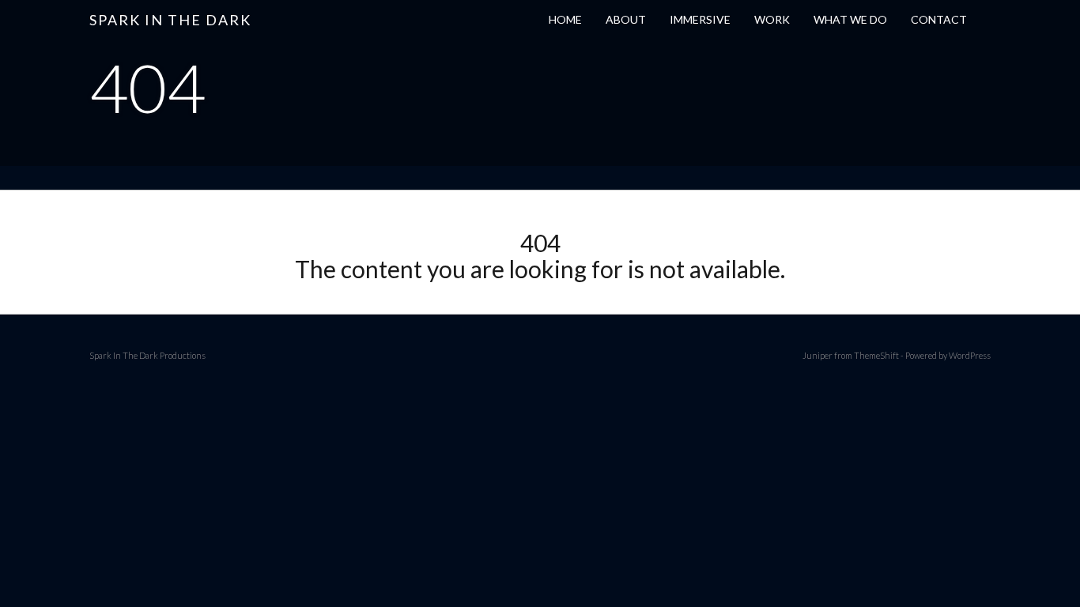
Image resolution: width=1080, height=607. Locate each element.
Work (772, 19)
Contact (939, 19)
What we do (850, 19)
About (626, 19)
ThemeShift (876, 355)
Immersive (700, 19)
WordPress (970, 355)
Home (565, 19)
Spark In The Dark (170, 19)
